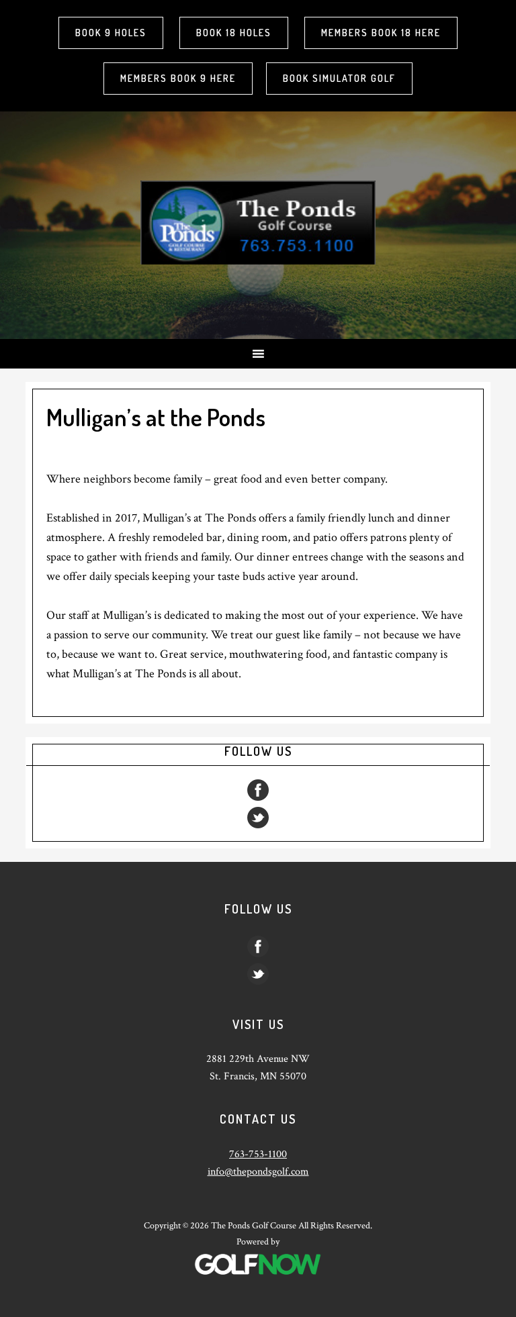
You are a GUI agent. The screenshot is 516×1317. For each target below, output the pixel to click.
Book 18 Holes (233, 32)
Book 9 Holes (110, 32)
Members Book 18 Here (381, 32)
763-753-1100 (258, 1154)
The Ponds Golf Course (258, 222)
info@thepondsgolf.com (258, 1172)
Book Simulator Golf (339, 78)
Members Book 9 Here (178, 78)
